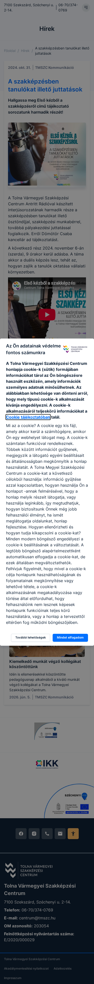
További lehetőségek (30, 637)
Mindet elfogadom (70, 637)
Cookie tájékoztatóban (28, 417)
